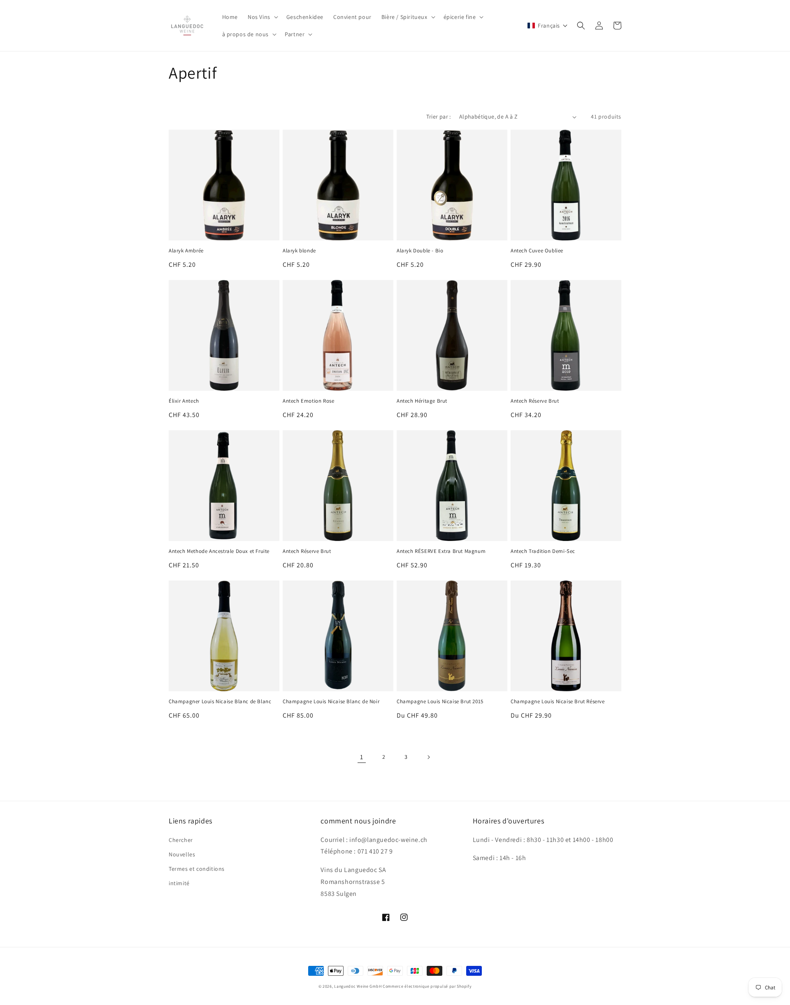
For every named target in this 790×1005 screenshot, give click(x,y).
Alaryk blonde (299, 250)
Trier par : (438, 116)
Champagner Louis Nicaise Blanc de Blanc (220, 701)
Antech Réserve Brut (535, 401)
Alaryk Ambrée (186, 250)
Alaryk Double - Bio (420, 250)
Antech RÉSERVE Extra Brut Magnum (441, 551)
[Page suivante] (428, 757)
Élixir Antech (184, 401)
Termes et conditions (197, 868)
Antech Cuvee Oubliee (537, 250)
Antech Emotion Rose (308, 401)
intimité (179, 883)
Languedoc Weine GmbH (357, 986)
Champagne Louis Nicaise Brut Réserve (558, 701)
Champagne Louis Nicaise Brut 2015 (440, 701)
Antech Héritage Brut (422, 401)
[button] (262, 17)
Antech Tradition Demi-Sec (543, 551)
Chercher (181, 840)
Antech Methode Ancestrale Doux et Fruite (219, 551)
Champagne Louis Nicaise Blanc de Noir (331, 701)
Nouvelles (182, 854)
